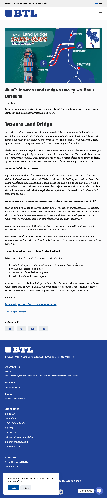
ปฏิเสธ (26, 488)
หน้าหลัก (11, 414)
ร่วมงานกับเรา (13, 446)
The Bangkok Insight (15, 311)
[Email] (43, 328)
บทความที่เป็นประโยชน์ (17, 442)
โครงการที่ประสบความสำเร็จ (20, 437)
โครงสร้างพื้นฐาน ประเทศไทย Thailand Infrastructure (30, 304)
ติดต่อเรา (11, 432)
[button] (98, 3)
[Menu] (100, 13)
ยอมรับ (13, 488)
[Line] (21, 328)
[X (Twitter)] (32, 328)
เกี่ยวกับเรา (12, 418)
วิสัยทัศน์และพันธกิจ (16, 423)
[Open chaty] (99, 491)
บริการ (10, 427)
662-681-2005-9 (13, 387)
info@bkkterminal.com (15, 398)
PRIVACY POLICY (15, 466)
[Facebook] (9, 328)
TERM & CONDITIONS (17, 461)
